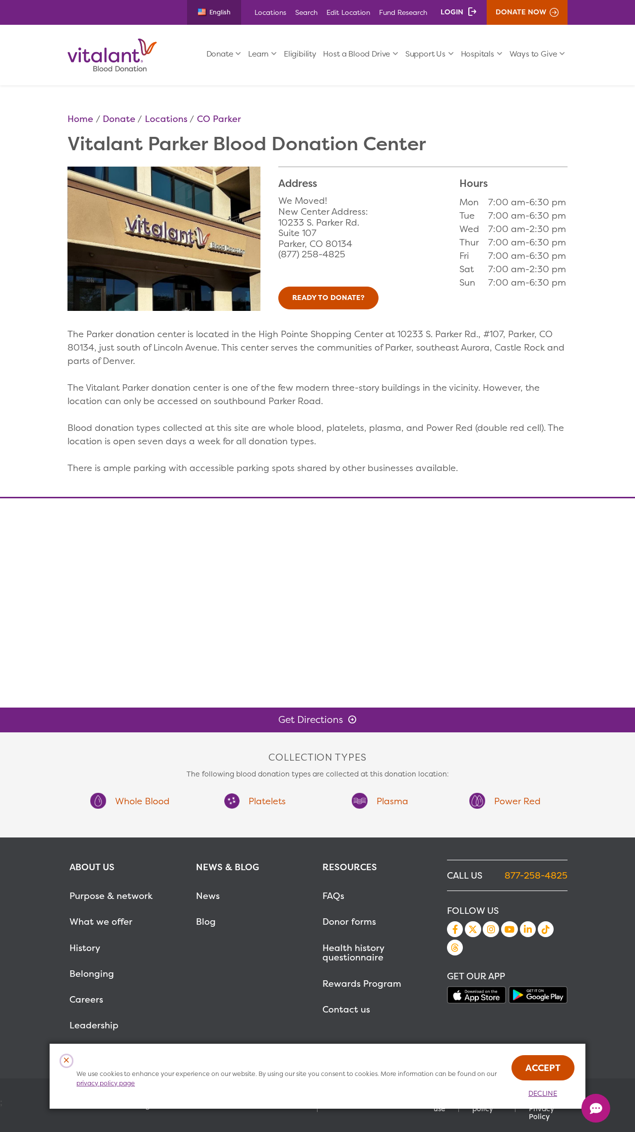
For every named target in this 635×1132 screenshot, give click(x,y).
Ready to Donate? (328, 297)
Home (80, 119)
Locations (270, 12)
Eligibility (300, 54)
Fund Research (403, 12)
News (208, 896)
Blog (206, 921)
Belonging (91, 973)
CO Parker (219, 119)
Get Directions (310, 719)
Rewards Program (361, 983)
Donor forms (349, 921)
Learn (258, 54)
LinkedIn (528, 929)
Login (452, 12)
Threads (455, 947)
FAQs (333, 896)
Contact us (346, 1009)
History (84, 948)
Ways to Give (533, 54)
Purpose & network (111, 896)
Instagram (491, 929)
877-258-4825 (536, 875)
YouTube (509, 929)
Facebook (455, 929)
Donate (219, 54)
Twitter (473, 929)
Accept (543, 1068)
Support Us (425, 54)
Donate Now (521, 12)
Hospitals (477, 54)
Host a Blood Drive (356, 54)
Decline (542, 1093)
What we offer (100, 921)
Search (306, 12)
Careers (86, 999)
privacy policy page (105, 1083)
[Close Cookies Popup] (66, 1061)
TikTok (546, 929)
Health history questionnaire (353, 953)
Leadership (94, 1025)
